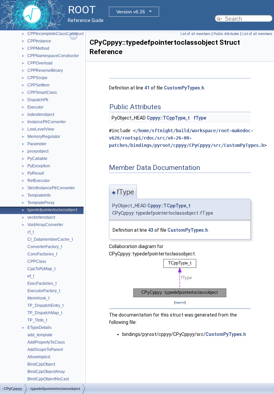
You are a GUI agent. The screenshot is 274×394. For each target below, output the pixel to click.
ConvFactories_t (42, 254)
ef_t (30, 276)
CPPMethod (38, 48)
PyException (38, 166)
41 (147, 87)
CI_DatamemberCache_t (50, 239)
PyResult (35, 173)
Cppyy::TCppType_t (168, 118)
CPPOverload (39, 63)
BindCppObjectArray (46, 371)
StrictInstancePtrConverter (51, 188)
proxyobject (37, 151)
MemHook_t (38, 298)
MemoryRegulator (43, 136)
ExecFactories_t (41, 283)
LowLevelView (40, 129)
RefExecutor (38, 180)
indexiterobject (40, 114)
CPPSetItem (38, 85)
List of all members (195, 34)
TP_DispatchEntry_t (45, 305)
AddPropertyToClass (46, 342)
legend (180, 302)
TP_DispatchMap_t (44, 313)
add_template (39, 335)
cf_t (30, 232)
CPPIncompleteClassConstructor (57, 33)
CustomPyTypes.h (184, 87)
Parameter (36, 144)
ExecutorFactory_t (43, 290)
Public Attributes (226, 34)
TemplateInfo (39, 195)
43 (150, 230)
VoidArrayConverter (45, 224)
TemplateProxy (40, 202)
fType (199, 118)
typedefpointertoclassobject (52, 210)
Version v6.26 (130, 11)
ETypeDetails (39, 327)
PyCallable (37, 158)
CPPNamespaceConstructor (53, 55)
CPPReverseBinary (45, 70)
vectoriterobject (41, 217)
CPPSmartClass (42, 92)
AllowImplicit (38, 357)
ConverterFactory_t (44, 246)
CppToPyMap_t (41, 268)
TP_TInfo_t (37, 320)
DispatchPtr (37, 99)
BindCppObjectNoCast (48, 379)
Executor (35, 107)
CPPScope (37, 77)
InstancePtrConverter (46, 122)
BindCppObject (41, 364)
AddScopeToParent (45, 349)
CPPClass (36, 261)
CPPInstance (39, 41)
